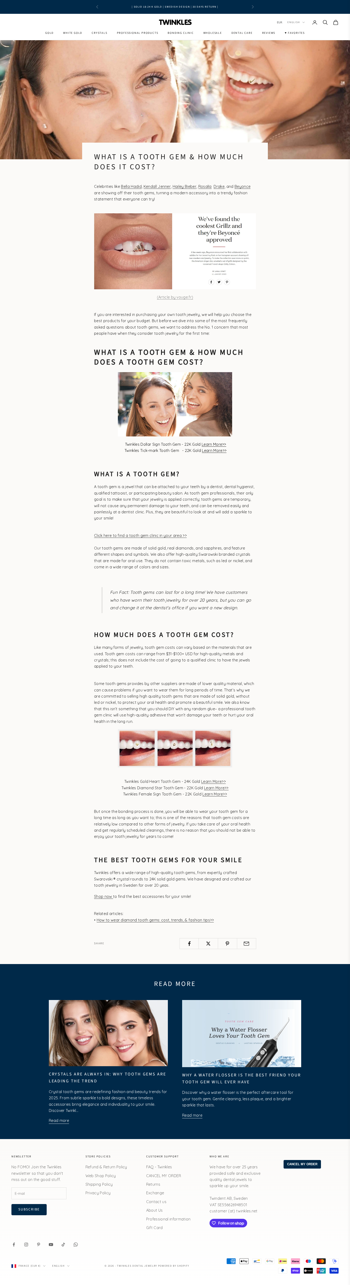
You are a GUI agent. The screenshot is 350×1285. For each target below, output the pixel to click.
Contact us (156, 1201)
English (293, 22)
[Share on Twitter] (208, 943)
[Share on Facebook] (189, 943)
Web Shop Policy (100, 1175)
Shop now (103, 896)
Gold (49, 33)
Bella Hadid (131, 186)
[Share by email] (246, 943)
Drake (219, 186)
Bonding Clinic (181, 33)
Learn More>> (214, 444)
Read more (59, 1120)
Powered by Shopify (173, 1266)
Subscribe (29, 1209)
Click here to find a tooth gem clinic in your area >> (140, 535)
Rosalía (205, 186)
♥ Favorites (295, 33)
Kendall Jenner (157, 186)
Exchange (155, 1192)
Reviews (268, 33)
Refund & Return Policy (106, 1167)
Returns (153, 1184)
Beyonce (242, 186)
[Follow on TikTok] (63, 1244)
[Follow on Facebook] (13, 1244)
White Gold (72, 33)
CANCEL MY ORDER (163, 1175)
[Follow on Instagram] (26, 1244)
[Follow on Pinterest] (38, 1244)
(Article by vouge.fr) (175, 297)
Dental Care (242, 33)
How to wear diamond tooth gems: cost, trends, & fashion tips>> (155, 920)
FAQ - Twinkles (159, 1167)
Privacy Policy (97, 1192)
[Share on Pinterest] (227, 943)
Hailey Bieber (184, 186)
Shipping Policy (99, 1184)
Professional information (168, 1219)
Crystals (99, 33)
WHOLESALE (212, 33)
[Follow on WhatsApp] (75, 1244)
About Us (154, 1210)
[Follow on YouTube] (51, 1244)
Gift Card (154, 1227)
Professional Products (137, 33)
